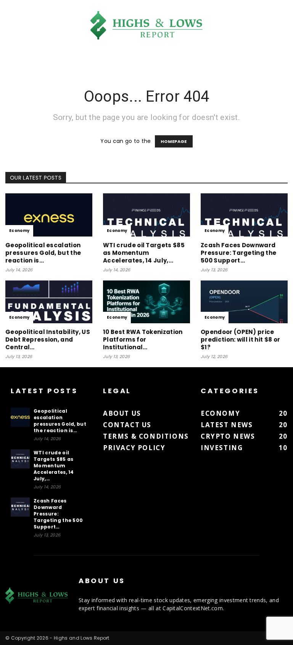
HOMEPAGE (174, 141)
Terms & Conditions (146, 436)
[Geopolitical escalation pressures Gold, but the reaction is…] (48, 215)
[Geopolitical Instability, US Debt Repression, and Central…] (48, 302)
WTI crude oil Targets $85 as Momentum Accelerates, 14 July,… (144, 252)
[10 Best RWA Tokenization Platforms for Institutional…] (146, 302)
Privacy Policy (134, 447)
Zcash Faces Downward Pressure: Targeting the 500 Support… (238, 252)
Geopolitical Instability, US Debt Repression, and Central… (47, 339)
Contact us (127, 424)
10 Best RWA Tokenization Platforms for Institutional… (143, 339)
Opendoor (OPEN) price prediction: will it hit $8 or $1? (240, 339)
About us (122, 413)
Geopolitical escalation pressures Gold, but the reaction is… (43, 252)
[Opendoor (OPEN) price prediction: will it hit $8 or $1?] (244, 302)
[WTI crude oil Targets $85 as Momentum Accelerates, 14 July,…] (146, 215)
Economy (19, 230)
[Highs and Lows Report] (146, 25)
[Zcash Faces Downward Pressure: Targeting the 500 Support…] (244, 215)
